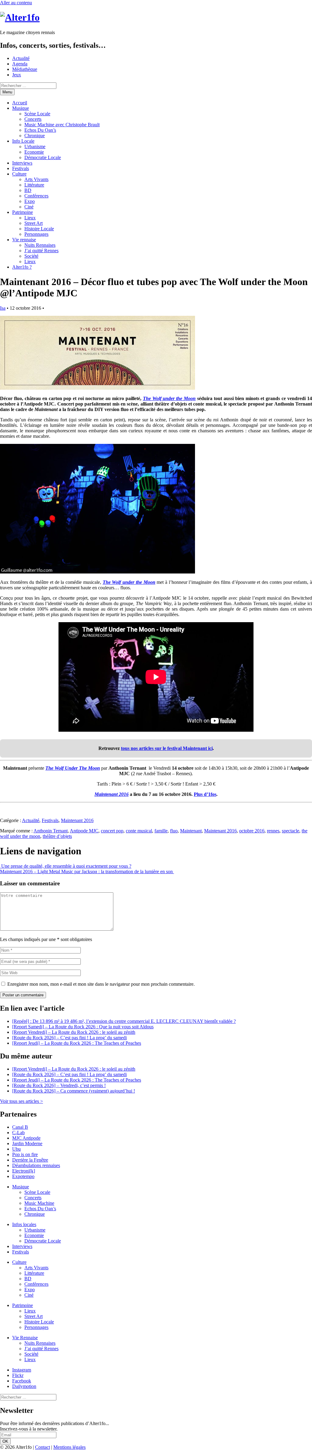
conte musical (139, 830)
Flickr (17, 1375)
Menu (7, 92)
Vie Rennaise (25, 1337)
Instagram (21, 1369)
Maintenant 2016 (77, 820)
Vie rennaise (24, 239)
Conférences (36, 195)
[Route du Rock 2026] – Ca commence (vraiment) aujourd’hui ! (73, 1090)
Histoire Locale (39, 228)
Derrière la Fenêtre (30, 1159)
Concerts (32, 119)
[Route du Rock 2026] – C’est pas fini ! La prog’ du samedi (69, 1037)
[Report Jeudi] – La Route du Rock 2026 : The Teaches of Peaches (76, 1043)
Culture (19, 173)
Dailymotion (24, 1386)
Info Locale (23, 141)
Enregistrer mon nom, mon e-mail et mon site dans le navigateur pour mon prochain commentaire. (101, 984)
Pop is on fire (25, 1154)
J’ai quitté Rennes (41, 250)
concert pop (112, 830)
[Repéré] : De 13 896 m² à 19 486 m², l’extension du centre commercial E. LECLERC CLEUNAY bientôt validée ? (124, 1021)
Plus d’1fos (205, 794)
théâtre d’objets (57, 836)
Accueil (19, 102)
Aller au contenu (16, 2)
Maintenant (191, 830)
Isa (2, 308)
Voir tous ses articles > (21, 1101)
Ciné (29, 206)
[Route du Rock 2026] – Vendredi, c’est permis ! (59, 1085)
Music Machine (39, 1203)
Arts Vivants (36, 179)
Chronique (34, 135)
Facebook (21, 1380)
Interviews (22, 163)
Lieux (30, 217)
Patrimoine (22, 212)
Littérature (34, 184)
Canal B (20, 1127)
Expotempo (23, 1176)
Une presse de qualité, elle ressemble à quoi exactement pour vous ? (65, 866)
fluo (174, 830)
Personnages (36, 234)
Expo (29, 201)
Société (31, 256)
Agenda (19, 63)
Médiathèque (24, 69)
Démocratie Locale (42, 157)
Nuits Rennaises (39, 245)
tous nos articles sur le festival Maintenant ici (167, 748)
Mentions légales (69, 1447)
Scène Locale (37, 113)
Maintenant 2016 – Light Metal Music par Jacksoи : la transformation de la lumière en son (87, 871)
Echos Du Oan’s (40, 130)
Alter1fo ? (22, 267)
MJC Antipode (26, 1138)
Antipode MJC (84, 830)
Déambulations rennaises (36, 1165)
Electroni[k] (23, 1170)
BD (27, 190)
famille (161, 830)
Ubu (16, 1149)
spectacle (290, 830)
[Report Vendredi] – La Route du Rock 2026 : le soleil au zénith (73, 1032)
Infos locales (24, 1224)
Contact (42, 1447)
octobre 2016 (251, 830)
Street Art (33, 223)
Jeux (16, 74)
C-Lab (18, 1132)
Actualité (21, 58)
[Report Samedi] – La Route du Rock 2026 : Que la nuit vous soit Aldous (83, 1026)
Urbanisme (34, 146)
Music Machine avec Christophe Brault (62, 124)
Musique (20, 108)
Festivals (20, 168)
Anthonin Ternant (51, 830)
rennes (273, 830)
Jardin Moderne (27, 1143)
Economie (34, 152)
